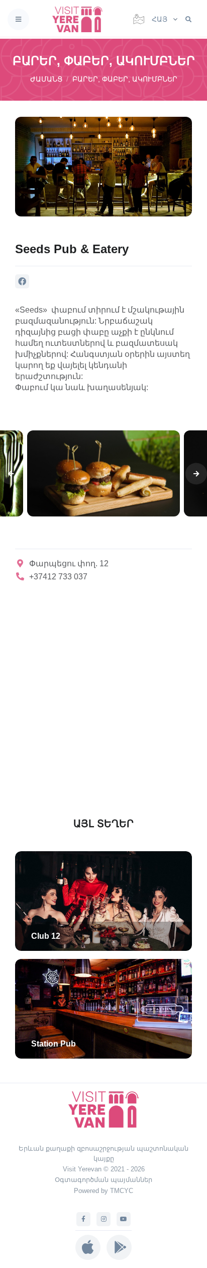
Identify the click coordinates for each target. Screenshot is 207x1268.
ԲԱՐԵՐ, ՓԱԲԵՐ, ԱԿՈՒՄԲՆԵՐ (124, 79)
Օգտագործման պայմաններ (103, 1179)
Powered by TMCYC (103, 1191)
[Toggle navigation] (18, 19)
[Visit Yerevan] (80, 19)
